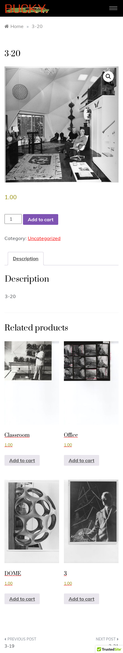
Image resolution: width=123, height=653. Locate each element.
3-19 (9, 646)
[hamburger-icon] (113, 8)
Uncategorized (44, 238)
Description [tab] (26, 258)
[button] (108, 76)
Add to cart (40, 219)
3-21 (114, 646)
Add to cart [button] (22, 460)
